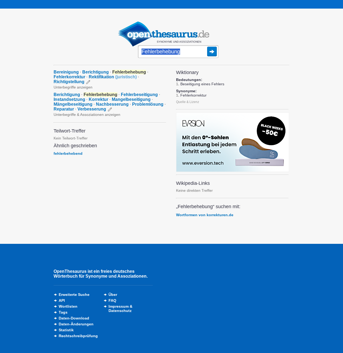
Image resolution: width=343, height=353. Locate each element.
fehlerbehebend (68, 153)
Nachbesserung (112, 104)
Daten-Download (74, 318)
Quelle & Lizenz (187, 102)
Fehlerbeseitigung (139, 94)
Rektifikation (113, 77)
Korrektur (98, 99)
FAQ (112, 300)
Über (113, 294)
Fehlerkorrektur (69, 77)
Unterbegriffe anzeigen (73, 87)
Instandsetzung (69, 99)
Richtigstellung (69, 81)
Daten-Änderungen (76, 324)
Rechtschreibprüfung (78, 336)
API (62, 300)
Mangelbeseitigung (131, 99)
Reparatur (64, 109)
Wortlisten (68, 306)
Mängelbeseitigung (73, 104)
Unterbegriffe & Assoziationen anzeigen (87, 114)
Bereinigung (66, 72)
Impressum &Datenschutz (120, 308)
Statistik (66, 330)
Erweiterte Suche (74, 294)
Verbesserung (91, 109)
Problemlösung (147, 104)
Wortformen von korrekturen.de (204, 215)
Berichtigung (95, 72)
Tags (63, 312)
